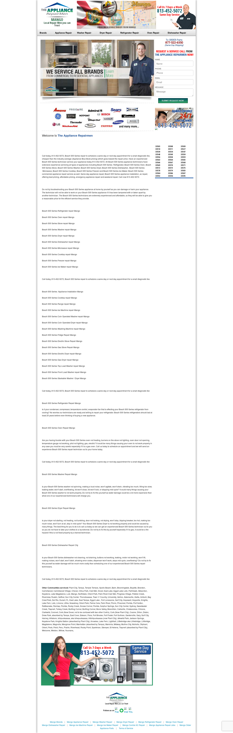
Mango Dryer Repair (125, 721)
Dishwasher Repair (177, 32)
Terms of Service (126, 728)
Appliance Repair (63, 32)
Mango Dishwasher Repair (53, 725)
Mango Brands (56, 721)
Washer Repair (84, 32)
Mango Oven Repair (174, 721)
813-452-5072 (169, 10)
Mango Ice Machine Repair (81, 725)
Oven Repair (153, 32)
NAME (157, 59)
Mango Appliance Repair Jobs (162, 725)
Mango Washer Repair (102, 721)
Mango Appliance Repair (77, 721)
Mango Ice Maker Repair (107, 725)
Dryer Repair (106, 32)
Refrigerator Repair (129, 32)
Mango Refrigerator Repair (150, 721)
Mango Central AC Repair (134, 725)
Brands (43, 32)
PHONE (158, 68)
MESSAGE (159, 87)
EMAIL (157, 78)
